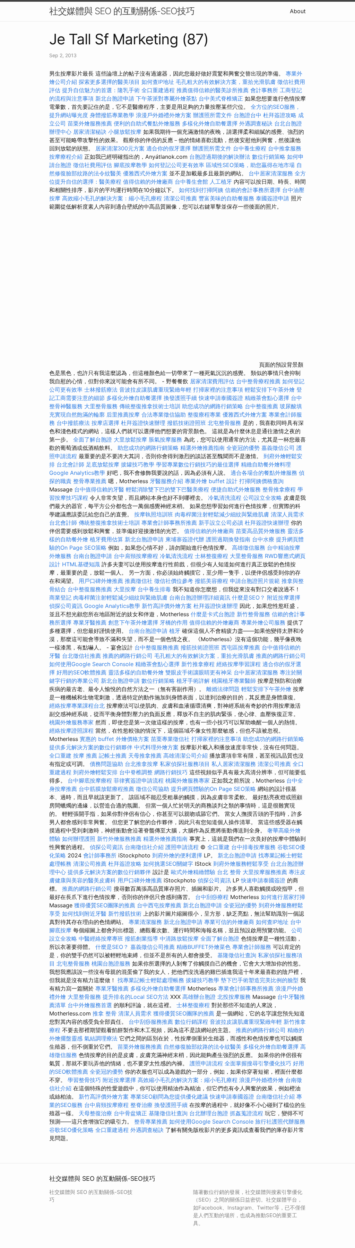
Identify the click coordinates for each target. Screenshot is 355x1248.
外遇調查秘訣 (255, 123)
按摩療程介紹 (66, 156)
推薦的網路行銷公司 (128, 655)
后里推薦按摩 (123, 414)
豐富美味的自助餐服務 (226, 198)
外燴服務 (60, 555)
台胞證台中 (247, 115)
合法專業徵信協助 (163, 414)
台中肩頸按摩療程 (137, 555)
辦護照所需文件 (212, 115)
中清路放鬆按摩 (180, 938)
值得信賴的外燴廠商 (148, 181)
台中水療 (264, 539)
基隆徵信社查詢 (236, 955)
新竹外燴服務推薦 (120, 838)
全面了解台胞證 (92, 439)
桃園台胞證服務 (111, 963)
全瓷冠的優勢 (243, 447)
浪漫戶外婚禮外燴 (261, 1079)
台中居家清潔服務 (271, 173)
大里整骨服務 (101, 406)
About (298, 11)
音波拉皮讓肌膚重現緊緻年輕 (155, 389)
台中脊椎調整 (136, 772)
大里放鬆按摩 (131, 439)
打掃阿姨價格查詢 (261, 481)
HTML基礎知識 (81, 564)
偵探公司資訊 (66, 605)
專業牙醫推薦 (89, 622)
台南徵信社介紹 (144, 847)
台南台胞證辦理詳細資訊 (199, 597)
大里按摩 (125, 589)
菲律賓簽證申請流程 (139, 780)
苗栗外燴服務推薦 (90, 123)
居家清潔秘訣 (89, 131)
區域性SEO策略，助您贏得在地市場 (250, 165)
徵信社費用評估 (92, 165)
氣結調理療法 (101, 1038)
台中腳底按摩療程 (91, 780)
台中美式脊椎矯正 (222, 98)
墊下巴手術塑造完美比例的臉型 (259, 980)
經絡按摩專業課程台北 (77, 705)
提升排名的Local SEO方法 (135, 996)
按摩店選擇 (106, 422)
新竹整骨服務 (253, 614)
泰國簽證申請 (272, 198)
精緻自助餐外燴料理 (266, 464)
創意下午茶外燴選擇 (133, 622)
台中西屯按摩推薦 (160, 905)
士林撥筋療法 (101, 389)
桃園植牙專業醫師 (233, 680)
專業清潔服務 (145, 921)
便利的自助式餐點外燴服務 (147, 123)
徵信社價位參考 (173, 580)
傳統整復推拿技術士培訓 (150, 406)
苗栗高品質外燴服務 (261, 530)
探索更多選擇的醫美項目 (109, 81)
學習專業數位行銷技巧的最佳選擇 (197, 464)
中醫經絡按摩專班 (102, 938)
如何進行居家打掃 (283, 896)
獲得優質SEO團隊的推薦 (104, 905)
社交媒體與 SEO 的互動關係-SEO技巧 (121, 11)
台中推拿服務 (284, 148)
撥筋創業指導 (142, 938)
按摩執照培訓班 (154, 514)
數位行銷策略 (268, 156)
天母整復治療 (95, 1113)
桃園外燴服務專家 (71, 722)
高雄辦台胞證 (199, 996)
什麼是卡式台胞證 (213, 614)
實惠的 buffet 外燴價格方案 (114, 738)
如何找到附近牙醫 (84, 913)
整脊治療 (141, 1104)
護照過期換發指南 (228, 539)
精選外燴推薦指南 (202, 447)
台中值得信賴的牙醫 (99, 489)
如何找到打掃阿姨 (201, 189)
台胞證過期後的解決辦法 (219, 156)
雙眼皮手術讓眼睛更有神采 (198, 672)
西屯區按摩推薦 (241, 647)
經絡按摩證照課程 (72, 730)
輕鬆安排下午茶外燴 (270, 389)
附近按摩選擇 (283, 597)
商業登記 (60, 597)
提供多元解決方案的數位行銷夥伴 (90, 747)
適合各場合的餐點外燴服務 (264, 472)
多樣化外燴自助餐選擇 (210, 123)
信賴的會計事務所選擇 (252, 189)
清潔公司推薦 (180, 198)
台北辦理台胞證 (208, 1113)
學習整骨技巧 (85, 1079)
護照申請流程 (182, 847)
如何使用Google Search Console (91, 664)
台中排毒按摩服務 (254, 847)
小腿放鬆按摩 (125, 131)
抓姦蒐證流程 (246, 1113)
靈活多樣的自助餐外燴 (136, 672)
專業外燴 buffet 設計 (211, 481)
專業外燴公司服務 (264, 622)
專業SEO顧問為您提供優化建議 (169, 1096)
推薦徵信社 (139, 580)
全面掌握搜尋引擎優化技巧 (258, 1063)
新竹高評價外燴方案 (167, 605)
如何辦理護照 (78, 838)
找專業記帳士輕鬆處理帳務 (151, 980)
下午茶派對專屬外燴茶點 (166, 98)
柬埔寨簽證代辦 (184, 539)
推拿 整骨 (104, 1013)
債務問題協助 (106, 763)
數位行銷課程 (191, 1021)
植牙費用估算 (106, 539)
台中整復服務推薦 (91, 589)
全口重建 (60, 755)
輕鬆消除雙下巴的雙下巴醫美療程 (167, 489)
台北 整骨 (229, 872)
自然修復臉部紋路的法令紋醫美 (202, 1046)
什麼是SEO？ (248, 597)
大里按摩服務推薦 (266, 872)
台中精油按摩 (283, 547)
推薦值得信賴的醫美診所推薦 (212, 90)
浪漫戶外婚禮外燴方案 (164, 115)
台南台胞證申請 (92, 555)
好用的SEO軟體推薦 (81, 672)
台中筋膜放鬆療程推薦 (107, 788)
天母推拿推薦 (145, 755)
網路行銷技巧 (171, 772)
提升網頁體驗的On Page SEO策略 (213, 788)
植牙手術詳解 (193, 680)
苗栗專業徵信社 (170, 738)
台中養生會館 (191, 181)
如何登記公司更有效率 (176, 165)
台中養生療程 (250, 148)
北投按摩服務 (234, 996)
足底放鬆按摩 (103, 464)
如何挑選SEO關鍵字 (168, 863)
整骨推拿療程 (279, 489)
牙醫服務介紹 (166, 481)
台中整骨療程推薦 (259, 381)
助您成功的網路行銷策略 (212, 406)
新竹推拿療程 (198, 664)
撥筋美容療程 (211, 580)
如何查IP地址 (157, 81)
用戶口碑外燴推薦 (102, 580)
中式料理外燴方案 (157, 747)
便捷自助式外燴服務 (236, 489)
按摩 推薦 (85, 755)
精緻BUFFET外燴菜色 (204, 946)
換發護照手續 (180, 397)
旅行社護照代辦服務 (280, 1121)
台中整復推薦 (261, 406)
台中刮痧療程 (212, 896)
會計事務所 (264, 90)
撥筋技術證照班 (187, 422)
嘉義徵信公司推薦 (152, 946)
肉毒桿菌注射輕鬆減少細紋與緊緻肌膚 (222, 514)
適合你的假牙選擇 (168, 148)
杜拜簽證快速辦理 (143, 422)
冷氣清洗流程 (224, 497)
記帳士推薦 (113, 755)
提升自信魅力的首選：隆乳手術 (101, 90)
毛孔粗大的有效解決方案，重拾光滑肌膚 (226, 81)
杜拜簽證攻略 (279, 115)
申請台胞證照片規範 (255, 580)
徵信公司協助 (152, 788)
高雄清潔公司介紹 (185, 755)
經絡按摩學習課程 (239, 664)
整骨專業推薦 (89, 481)
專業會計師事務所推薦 (169, 522)
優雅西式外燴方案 (145, 173)
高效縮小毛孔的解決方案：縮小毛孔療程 (112, 198)
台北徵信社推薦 (81, 655)
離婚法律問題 (223, 689)
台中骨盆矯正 (131, 1113)
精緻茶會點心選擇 (267, 397)
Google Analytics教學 (77, 472)
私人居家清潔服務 (233, 763)
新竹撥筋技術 (124, 913)
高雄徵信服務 (248, 547)
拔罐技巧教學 (138, 464)
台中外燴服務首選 (90, 1005)
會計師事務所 (99, 855)
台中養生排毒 (155, 589)
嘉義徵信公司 (278, 447)
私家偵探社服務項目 (185, 763)
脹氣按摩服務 (166, 439)
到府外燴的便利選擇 (178, 855)
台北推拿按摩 (141, 763)
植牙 (174, 630)
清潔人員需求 (287, 514)
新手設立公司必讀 (221, 522)
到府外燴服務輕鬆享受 (241, 863)
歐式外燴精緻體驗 (193, 872)
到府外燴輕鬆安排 (95, 772)
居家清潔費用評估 (212, 381)
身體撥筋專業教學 (113, 115)
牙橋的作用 (174, 622)
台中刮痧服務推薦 (152, 1021)
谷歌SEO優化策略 (71, 1129)
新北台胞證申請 (114, 98)
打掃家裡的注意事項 (218, 389)
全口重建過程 (158, 90)
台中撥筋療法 (73, 422)
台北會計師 (70, 464)
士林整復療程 (211, 555)
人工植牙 (221, 181)
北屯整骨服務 (225, 422)
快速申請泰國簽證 (221, 397)
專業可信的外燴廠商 (229, 921)
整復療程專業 (204, 414)
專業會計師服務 (251, 946)
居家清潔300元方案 (120, 148)
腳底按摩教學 (130, 165)
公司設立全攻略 (262, 497)
